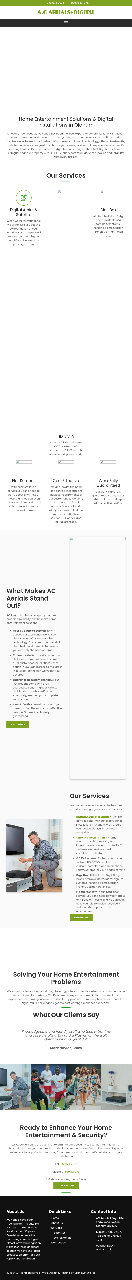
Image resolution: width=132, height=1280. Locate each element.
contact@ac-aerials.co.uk (105, 1247)
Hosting (65, 1273)
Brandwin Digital (85, 1273)
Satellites (60, 1233)
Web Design (49, 1273)
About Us (57, 1223)
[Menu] (66, 23)
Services (56, 1228)
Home (55, 1218)
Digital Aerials (62, 1238)
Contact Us (58, 1242)
